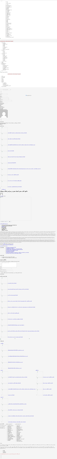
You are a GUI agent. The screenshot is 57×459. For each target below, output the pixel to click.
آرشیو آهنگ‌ (4, 452)
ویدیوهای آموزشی (19, 437)
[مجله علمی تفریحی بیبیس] (0, 38)
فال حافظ (18, 439)
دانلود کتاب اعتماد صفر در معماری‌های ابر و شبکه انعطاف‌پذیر (14, 248)
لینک (4, 243)
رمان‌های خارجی (19, 432)
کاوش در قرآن (9, 437)
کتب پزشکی (9, 426)
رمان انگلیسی (37, 370)
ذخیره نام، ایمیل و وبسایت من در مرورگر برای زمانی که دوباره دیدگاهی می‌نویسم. (11, 272)
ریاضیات (9, 433)
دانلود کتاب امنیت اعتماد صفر (10, 251)
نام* (0, 268)
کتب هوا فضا (9, 431)
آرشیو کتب (4, 451)
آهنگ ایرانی (18, 434)
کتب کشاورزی (9, 432)
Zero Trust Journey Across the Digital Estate (8, 244)
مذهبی (17, 431)
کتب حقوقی (18, 425)
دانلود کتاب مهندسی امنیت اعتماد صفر (11, 247)
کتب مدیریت (9, 427)
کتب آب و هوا (18, 427)
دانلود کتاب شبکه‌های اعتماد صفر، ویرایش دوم (12, 250)
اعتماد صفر (3, 226)
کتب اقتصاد (18, 426)
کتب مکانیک (9, 429)
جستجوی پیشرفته (19, 440)
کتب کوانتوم (9, 430)
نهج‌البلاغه (9, 440)
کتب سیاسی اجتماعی (19, 429)
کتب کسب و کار (10, 428)
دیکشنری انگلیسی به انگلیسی (11, 436)
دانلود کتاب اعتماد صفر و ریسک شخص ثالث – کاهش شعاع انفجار (14, 249)
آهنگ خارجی (2, 343)
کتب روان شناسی (19, 428)
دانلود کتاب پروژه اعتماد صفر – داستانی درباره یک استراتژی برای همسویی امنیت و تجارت (17, 252)
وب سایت (1, 271)
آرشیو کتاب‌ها (18, 436)
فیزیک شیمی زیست (10, 434)
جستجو (4, 450)
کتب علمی (2, 370)
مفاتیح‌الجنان (9, 439)
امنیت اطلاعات (4, 189)
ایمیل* (1, 269)
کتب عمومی (18, 430)
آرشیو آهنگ (18, 435)
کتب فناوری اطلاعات (10, 425)
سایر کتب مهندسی (10, 435)
